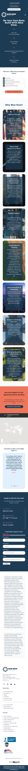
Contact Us (7, 693)
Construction (7, 721)
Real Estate (7, 728)
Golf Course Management (11, 718)
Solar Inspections (9, 719)
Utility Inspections (9, 731)
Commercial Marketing (10, 726)
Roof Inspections (9, 729)
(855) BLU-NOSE (8, 511)
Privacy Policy (8, 698)
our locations (14, 3)
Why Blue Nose (8, 691)
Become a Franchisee (14, 91)
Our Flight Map (8, 705)
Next (7, 563)
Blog (5, 695)
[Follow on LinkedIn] (14, 684)
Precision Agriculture (10, 723)
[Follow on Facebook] (4, 684)
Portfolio (6, 696)
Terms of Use (8, 700)
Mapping (6, 724)
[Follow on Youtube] (11, 684)
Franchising (14, 6)
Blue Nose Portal (14, 9)
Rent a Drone (8, 716)
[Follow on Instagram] (7, 684)
